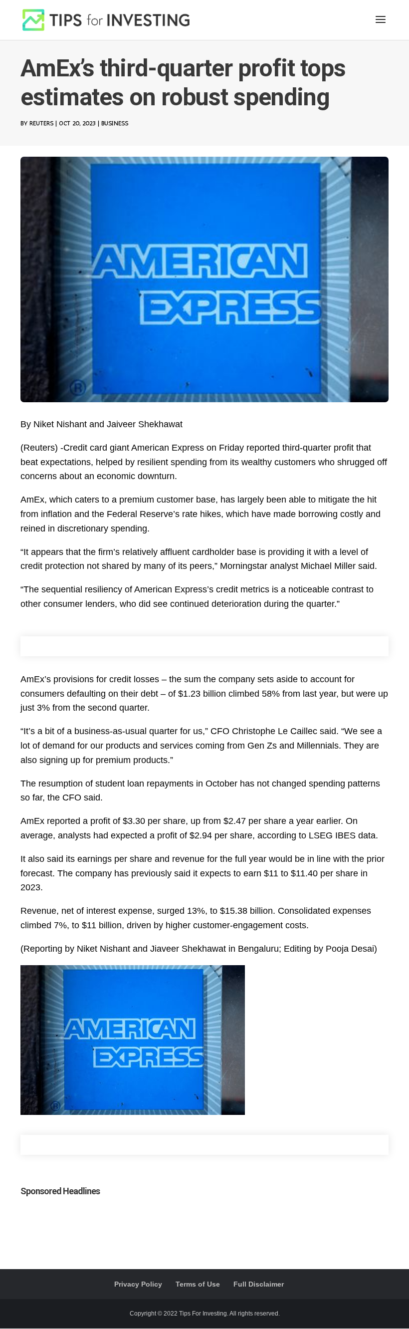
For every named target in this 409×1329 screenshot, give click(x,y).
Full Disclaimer (258, 1284)
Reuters (41, 123)
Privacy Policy (138, 1284)
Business (114, 123)
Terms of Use (198, 1284)
